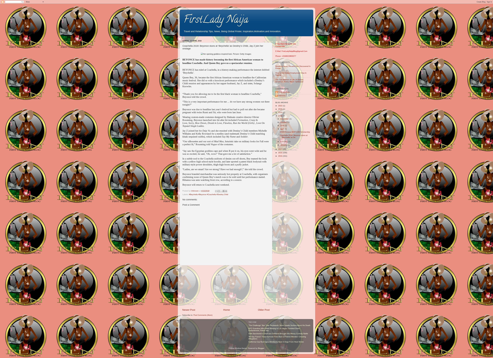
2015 (280, 156)
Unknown (282, 96)
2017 (280, 149)
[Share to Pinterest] (226, 191)
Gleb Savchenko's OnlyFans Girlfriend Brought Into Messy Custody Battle (278, 334)
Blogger (261, 348)
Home (226, 309)
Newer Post (188, 309)
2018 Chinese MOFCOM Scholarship (295, 132)
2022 (280, 106)
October (283, 122)
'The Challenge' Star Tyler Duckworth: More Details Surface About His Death (279, 325)
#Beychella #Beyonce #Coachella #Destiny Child (208, 194)
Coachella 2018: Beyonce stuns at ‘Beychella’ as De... (293, 136)
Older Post (264, 309)
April (282, 129)
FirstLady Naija (216, 20)
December (284, 119)
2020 (280, 109)
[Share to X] (221, 191)
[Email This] (216, 191)
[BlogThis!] (218, 191)
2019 (280, 112)
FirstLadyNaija (284, 92)
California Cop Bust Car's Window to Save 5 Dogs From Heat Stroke (276, 342)
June (282, 126)
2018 (280, 116)
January (283, 145)
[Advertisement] (226, 287)
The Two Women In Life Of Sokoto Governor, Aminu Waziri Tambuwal (289, 81)
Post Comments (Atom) (202, 315)
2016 (280, 153)
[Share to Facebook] (223, 191)
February (284, 142)
